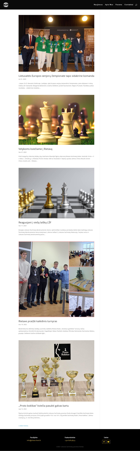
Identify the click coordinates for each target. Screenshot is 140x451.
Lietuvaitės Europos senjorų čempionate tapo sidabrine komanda (56, 76)
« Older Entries (23, 426)
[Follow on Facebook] (104, 442)
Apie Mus (109, 5)
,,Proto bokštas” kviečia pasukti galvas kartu (44, 405)
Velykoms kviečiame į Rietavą (35, 149)
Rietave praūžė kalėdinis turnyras (38, 321)
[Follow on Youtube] (108, 442)
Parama (119, 5)
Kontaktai (129, 5)
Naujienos (98, 5)
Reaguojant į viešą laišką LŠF (35, 222)
